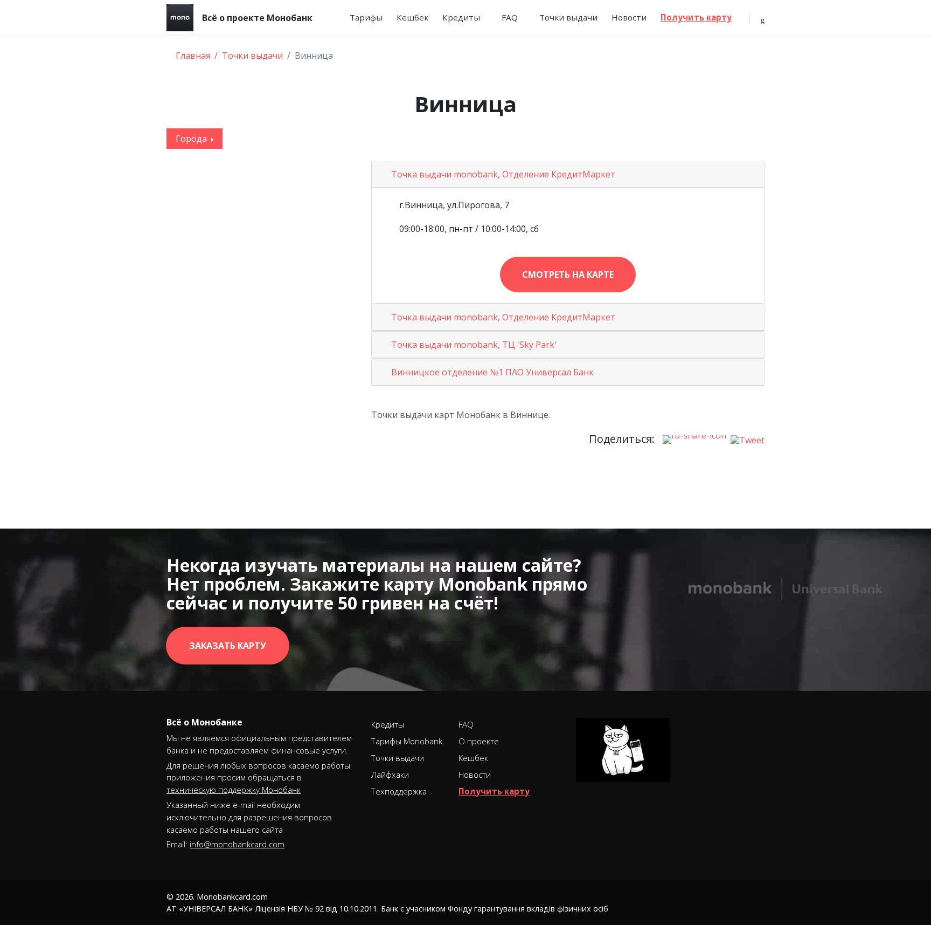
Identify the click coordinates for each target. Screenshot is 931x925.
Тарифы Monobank (406, 741)
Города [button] (192, 139)
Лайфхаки (390, 774)
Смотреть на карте (568, 274)
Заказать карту (227, 646)
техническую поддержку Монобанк (233, 789)
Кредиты (461, 17)
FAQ (510, 17)
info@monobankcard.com (237, 844)
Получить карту (696, 17)
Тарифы (366, 17)
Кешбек (412, 17)
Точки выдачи (568, 17)
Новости (629, 17)
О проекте (478, 741)
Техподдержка (399, 791)
